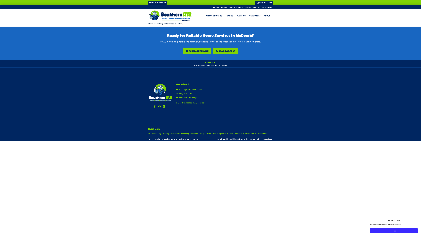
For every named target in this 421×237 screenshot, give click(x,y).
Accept (393, 231)
